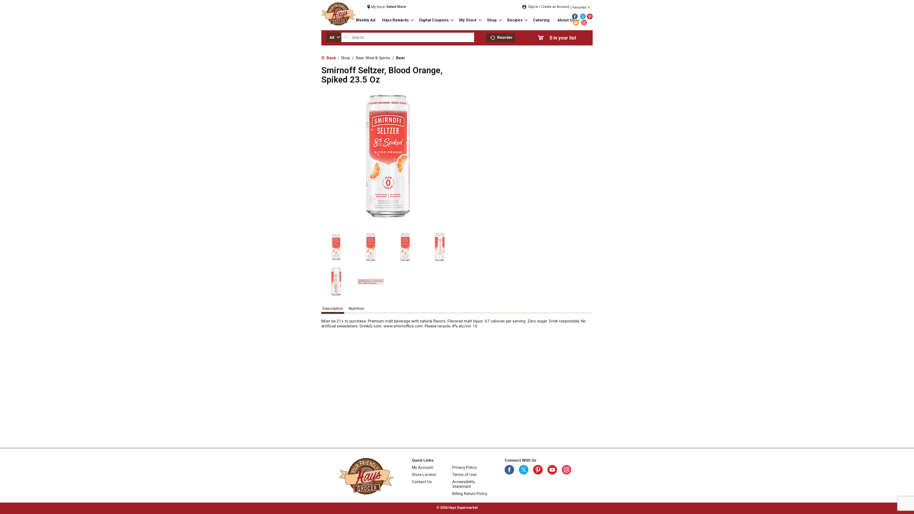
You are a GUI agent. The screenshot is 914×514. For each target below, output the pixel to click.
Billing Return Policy (469, 493)
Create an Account (555, 7)
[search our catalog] (346, 37)
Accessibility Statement (463, 484)
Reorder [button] (505, 37)
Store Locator (424, 474)
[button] (336, 247)
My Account (422, 467)
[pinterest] (590, 16)
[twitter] (583, 16)
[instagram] (584, 22)
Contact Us (422, 481)
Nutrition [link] (356, 308)
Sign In (533, 7)
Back (331, 57)
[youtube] (576, 22)
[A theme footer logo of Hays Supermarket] (366, 476)
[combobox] (333, 37)
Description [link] (333, 308)
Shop (345, 57)
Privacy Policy (464, 467)
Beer (400, 57)
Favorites (579, 7)
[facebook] (575, 16)
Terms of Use (464, 474)
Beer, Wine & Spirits (373, 57)
